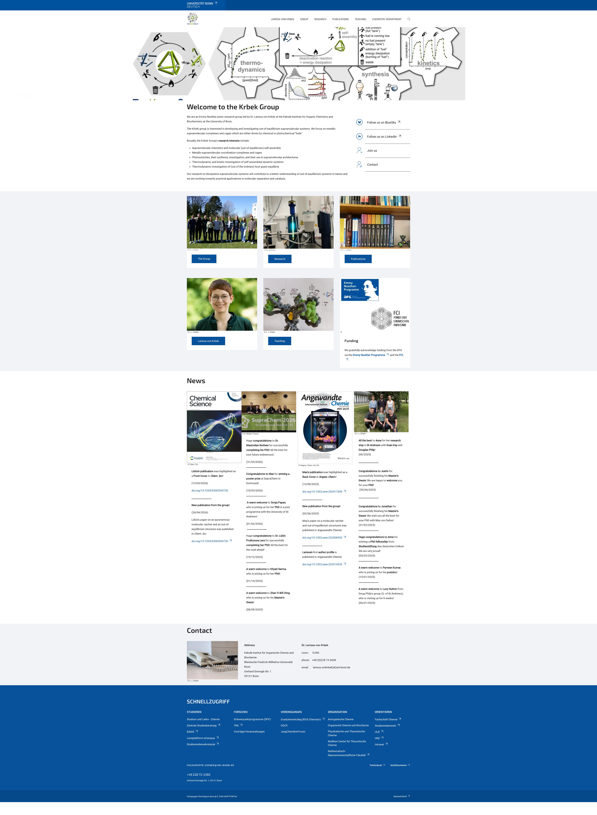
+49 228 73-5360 (198, 774)
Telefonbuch (376, 765)
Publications (340, 19)
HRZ (377, 738)
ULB (377, 731)
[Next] (31, 96)
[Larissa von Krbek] (222, 307)
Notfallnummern (399, 765)
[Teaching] (298, 307)
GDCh (284, 725)
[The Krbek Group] (192, 19)
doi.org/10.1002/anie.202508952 (322, 537)
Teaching (360, 19)
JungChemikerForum (293, 731)
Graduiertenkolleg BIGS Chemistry (301, 719)
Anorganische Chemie (341, 719)
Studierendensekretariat (201, 744)
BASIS (190, 731)
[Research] (298, 225)
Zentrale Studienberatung (202, 725)
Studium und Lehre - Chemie (203, 719)
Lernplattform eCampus (201, 738)
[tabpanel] (298, 63)
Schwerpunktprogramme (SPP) (252, 719)
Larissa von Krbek (282, 19)
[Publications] (375, 225)
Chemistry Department (387, 19)
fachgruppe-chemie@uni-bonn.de (210, 765)
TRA (236, 725)
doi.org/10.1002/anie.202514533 (322, 564)
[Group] (222, 225)
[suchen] (407, 21)
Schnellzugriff (208, 701)
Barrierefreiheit (400, 796)
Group (304, 19)
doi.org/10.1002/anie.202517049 (322, 491)
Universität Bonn (200, 3)
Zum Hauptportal (228, 796)
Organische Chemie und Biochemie (348, 725)
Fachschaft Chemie (386, 719)
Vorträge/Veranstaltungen (249, 731)
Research (320, 19)
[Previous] (22, 96)
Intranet (379, 744)
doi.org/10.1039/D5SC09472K (210, 490)
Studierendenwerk (385, 725)
